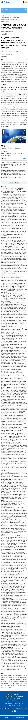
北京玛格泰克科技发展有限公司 (16, 717)
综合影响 (10, 148)
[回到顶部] (25, 361)
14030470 (9, 708)
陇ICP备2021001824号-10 (14, 694)
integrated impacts (19, 153)
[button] (23, 2)
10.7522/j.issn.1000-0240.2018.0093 (8, 17)
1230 (21, 708)
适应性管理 (17, 148)
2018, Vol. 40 (9, 16)
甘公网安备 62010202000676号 (15, 696)
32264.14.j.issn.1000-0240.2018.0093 (9, 19)
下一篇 (16, 182)
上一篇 (11, 182)
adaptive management (6, 155)
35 (15, 711)
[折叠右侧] (25, 364)
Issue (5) (15, 16)
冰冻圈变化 (3, 148)
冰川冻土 (3, 16)
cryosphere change (6, 153)
